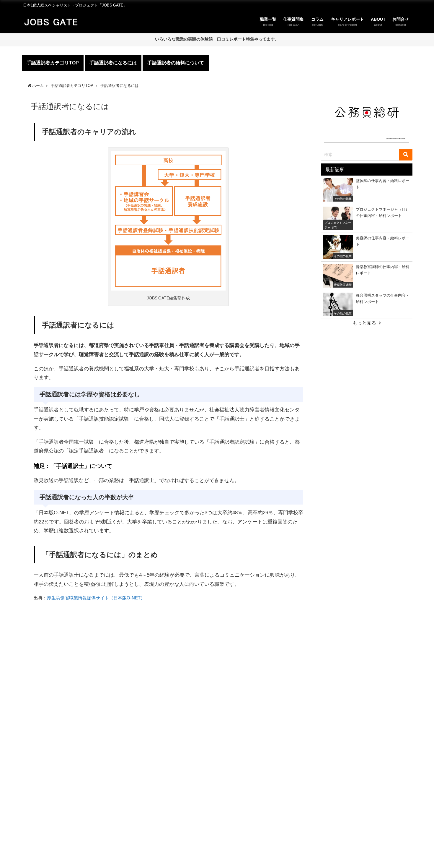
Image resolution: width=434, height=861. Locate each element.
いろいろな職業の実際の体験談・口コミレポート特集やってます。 (217, 39)
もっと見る (364, 322)
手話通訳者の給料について (175, 62)
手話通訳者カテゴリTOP (53, 62)
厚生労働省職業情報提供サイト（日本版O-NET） (96, 598)
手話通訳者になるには (113, 62)
